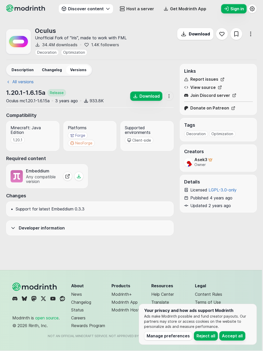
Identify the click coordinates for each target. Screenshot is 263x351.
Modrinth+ (121, 294)
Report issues (204, 79)
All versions (23, 81)
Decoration (47, 52)
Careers (78, 318)
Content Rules (208, 294)
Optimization (74, 52)
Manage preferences (168, 335)
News (76, 294)
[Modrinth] (35, 287)
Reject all (205, 335)
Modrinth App (124, 302)
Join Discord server (210, 95)
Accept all (232, 335)
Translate (160, 302)
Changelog (81, 302)
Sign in (237, 8)
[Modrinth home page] (26, 10)
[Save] (236, 34)
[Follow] (222, 34)
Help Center (162, 294)
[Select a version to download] (78, 176)
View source (203, 87)
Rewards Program (88, 325)
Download (199, 33)
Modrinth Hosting (128, 310)
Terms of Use (208, 302)
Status (77, 310)
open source (47, 317)
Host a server (140, 8)
